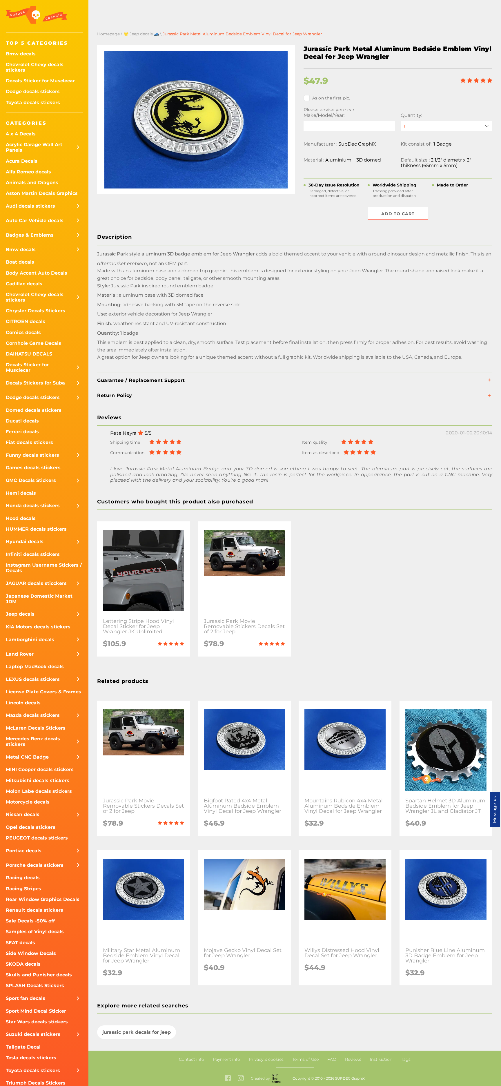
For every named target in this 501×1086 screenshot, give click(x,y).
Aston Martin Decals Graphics (42, 193)
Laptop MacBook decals (35, 666)
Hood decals (21, 518)
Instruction (381, 1059)
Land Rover (20, 654)
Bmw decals (21, 54)
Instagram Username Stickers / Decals (44, 567)
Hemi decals (21, 493)
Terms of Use (305, 1059)
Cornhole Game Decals (33, 343)
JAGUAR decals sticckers (36, 583)
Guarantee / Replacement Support (141, 380)
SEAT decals (20, 942)
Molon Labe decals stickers (39, 791)
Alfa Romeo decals (28, 172)
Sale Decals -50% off (30, 921)
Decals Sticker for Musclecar (40, 81)
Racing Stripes (23, 888)
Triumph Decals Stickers (36, 1083)
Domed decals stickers (33, 410)
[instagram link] (241, 1078)
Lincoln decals (23, 703)
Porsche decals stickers (34, 865)
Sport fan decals (25, 998)
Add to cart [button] (398, 213)
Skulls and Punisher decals (39, 975)
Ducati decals (22, 421)
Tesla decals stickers (31, 1057)
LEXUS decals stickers (33, 679)
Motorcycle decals (28, 802)
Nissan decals (22, 814)
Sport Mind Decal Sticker (36, 1011)
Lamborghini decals (30, 639)
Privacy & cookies (266, 1059)
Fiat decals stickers (29, 442)
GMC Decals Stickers (31, 480)
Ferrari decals (22, 431)
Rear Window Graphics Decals (42, 899)
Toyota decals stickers (33, 102)
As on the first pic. (331, 98)
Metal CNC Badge (27, 757)
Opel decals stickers (30, 827)
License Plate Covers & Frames (43, 692)
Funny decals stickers (32, 455)
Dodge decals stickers (33, 91)
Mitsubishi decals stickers (37, 780)
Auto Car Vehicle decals (34, 220)
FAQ (331, 1059)
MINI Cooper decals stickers (40, 769)
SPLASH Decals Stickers (35, 985)
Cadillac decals (24, 284)
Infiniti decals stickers (33, 554)
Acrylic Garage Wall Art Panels (34, 147)
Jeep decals (20, 614)
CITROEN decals (25, 321)
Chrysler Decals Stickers (35, 310)
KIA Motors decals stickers (38, 627)
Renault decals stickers (34, 910)
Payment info (226, 1059)
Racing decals (23, 877)
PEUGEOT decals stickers (37, 838)
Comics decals (23, 332)
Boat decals (20, 262)
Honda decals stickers (33, 505)
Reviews (353, 1059)
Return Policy (114, 395)
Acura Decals (21, 161)
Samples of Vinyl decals (35, 931)
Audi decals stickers (30, 206)
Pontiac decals (23, 850)
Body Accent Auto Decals (36, 273)
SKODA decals (23, 964)
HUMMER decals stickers (36, 529)
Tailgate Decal (23, 1047)
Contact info (191, 1059)
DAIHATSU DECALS (29, 354)
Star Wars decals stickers (37, 1022)
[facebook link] (228, 1078)
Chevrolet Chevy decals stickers (34, 67)
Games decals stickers (33, 467)
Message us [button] (494, 809)
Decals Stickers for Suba (35, 383)
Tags (406, 1059)
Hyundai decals (24, 541)
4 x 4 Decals (21, 134)
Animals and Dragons (32, 182)
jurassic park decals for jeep (136, 1032)
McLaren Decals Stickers (36, 728)
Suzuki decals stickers (33, 1034)
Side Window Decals (31, 953)
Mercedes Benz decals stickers (33, 741)
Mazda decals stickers (33, 715)
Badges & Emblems (30, 235)
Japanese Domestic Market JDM (39, 598)
